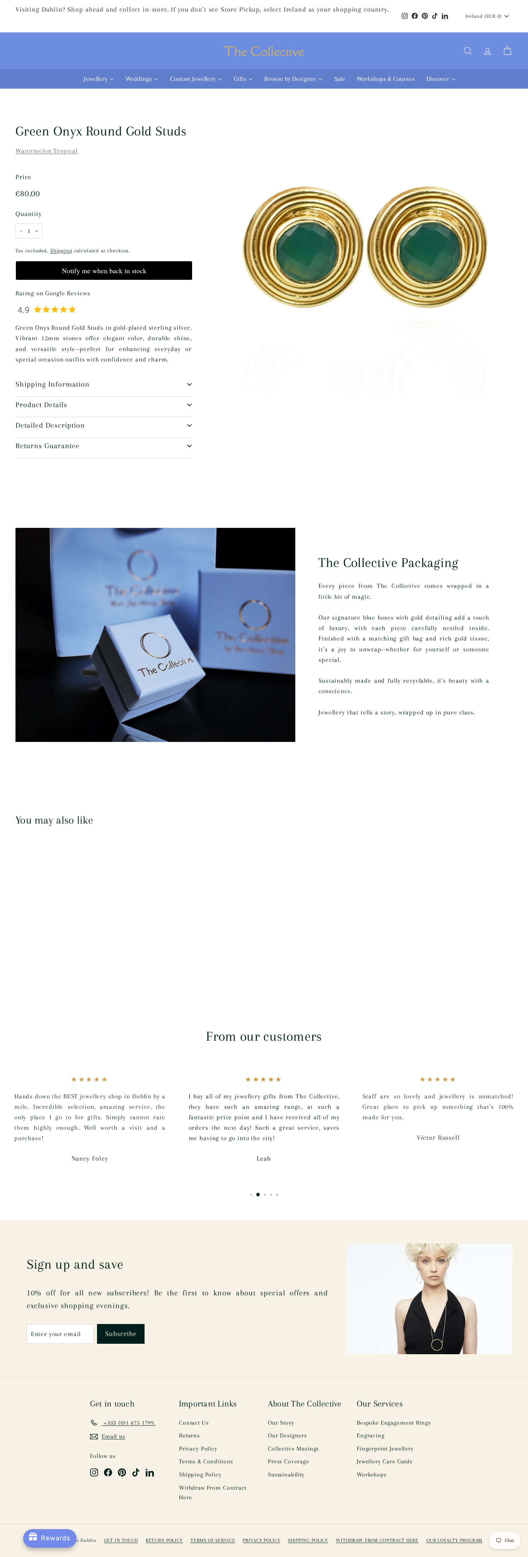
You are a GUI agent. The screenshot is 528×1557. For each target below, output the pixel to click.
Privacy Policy (198, 1448)
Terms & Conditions (206, 1461)
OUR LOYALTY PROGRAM (454, 1540)
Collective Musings (293, 1448)
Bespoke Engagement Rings (394, 1422)
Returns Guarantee (47, 446)
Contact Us (194, 1422)
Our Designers (287, 1435)
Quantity (28, 214)
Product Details (41, 405)
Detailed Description (50, 425)
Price (23, 177)
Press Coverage (288, 1461)
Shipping (61, 250)
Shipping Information (52, 384)
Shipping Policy (200, 1474)
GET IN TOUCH (121, 1540)
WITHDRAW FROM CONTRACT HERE (377, 1540)
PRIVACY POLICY (261, 1540)
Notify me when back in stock (104, 270)
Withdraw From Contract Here (213, 1492)
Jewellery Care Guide (385, 1461)
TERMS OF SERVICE (213, 1540)
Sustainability (286, 1474)
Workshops (372, 1474)
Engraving (371, 1435)
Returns (189, 1435)
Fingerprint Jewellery (385, 1448)
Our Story (281, 1422)
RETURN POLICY (164, 1540)
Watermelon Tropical (46, 150)
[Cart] (507, 51)
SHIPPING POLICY (308, 1540)
